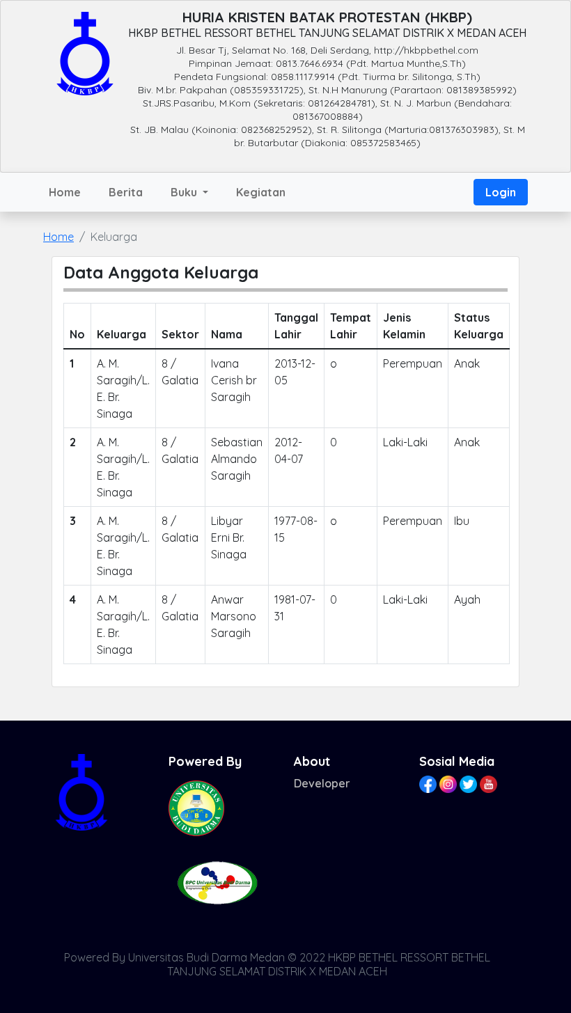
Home (65, 192)
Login (500, 192)
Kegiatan (261, 192)
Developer (322, 783)
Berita (126, 192)
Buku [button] (185, 192)
